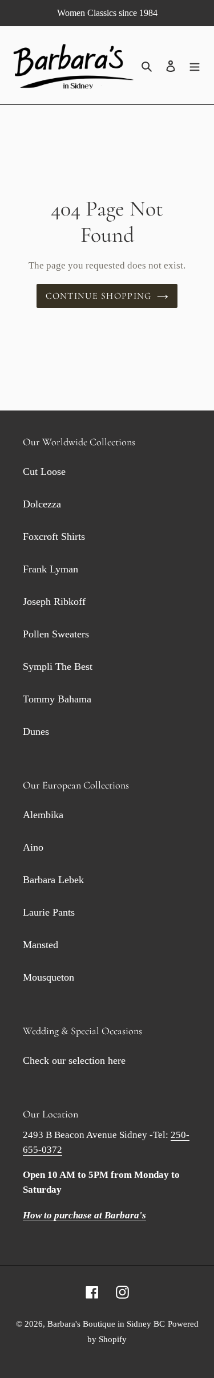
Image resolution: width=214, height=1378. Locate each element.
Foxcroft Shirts (54, 536)
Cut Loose (44, 471)
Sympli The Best (57, 666)
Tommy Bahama (57, 699)
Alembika (43, 814)
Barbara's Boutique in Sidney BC (106, 1323)
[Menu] (195, 65)
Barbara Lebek (53, 879)
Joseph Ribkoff (54, 601)
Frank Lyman (50, 569)
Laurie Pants (49, 912)
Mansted (40, 944)
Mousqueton (48, 977)
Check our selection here (74, 1060)
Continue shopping (99, 296)
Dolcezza (42, 504)
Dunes (36, 731)
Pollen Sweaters (56, 634)
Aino (33, 847)
